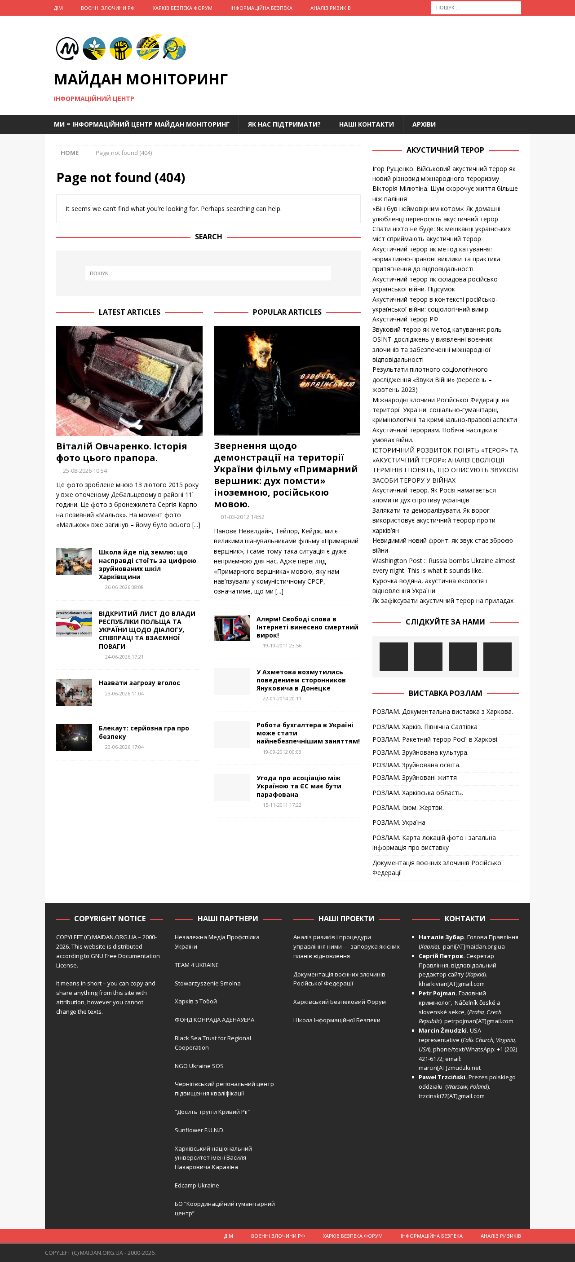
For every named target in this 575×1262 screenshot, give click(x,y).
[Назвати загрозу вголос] (74, 692)
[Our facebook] (428, 656)
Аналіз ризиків (330, 7)
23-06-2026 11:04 (124, 693)
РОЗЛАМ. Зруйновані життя (414, 777)
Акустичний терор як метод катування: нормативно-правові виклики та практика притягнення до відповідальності (436, 259)
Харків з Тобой (196, 1001)
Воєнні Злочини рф (108, 7)
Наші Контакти (366, 124)
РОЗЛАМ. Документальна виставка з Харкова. (442, 711)
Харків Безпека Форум (182, 7)
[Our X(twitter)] (463, 656)
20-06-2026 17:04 (124, 746)
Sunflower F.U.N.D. (200, 1130)
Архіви (424, 124)
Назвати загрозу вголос (139, 682)
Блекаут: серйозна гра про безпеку (144, 732)
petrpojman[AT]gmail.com (478, 1021)
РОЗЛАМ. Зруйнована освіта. (416, 765)
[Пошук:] (476, 7)
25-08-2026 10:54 (85, 470)
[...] (196, 524)
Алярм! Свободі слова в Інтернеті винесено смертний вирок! (307, 627)
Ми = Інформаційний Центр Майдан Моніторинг (142, 124)
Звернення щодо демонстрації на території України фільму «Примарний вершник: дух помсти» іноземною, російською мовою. (286, 475)
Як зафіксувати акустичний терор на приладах (442, 600)
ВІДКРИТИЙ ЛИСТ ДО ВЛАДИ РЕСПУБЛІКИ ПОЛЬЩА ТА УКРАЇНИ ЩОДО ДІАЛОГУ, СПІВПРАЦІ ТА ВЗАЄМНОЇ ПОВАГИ (147, 630)
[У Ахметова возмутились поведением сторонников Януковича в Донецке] (232, 681)
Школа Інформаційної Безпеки (336, 1020)
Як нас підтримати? (284, 124)
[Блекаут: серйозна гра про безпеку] (74, 737)
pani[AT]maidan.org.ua (474, 946)
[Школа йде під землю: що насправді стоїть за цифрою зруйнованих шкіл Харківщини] (74, 561)
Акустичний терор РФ (405, 319)
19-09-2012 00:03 (282, 751)
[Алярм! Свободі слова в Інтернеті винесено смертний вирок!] (232, 628)
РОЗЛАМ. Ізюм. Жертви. (408, 807)
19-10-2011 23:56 (282, 645)
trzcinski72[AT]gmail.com (453, 1096)
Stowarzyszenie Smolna (208, 983)
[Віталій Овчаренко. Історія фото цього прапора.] (129, 381)
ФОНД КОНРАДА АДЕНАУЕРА (215, 1020)
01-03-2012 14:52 (243, 517)
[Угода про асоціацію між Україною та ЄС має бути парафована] (232, 787)
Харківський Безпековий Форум (339, 1002)
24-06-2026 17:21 (124, 656)
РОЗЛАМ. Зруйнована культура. (420, 752)
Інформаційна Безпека (261, 7)
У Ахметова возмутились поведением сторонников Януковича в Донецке (301, 680)
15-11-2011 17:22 (282, 804)
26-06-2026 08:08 (124, 587)
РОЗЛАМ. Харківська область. (417, 792)
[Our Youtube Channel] (394, 656)
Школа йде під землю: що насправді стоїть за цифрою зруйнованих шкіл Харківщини (147, 564)
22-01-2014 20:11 (282, 698)
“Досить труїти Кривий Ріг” (213, 1112)
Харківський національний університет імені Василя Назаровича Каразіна (213, 1157)
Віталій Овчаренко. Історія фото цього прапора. (121, 452)
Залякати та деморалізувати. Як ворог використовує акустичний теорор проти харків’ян (433, 520)
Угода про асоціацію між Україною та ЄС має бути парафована (299, 786)
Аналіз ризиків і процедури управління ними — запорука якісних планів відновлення (346, 946)
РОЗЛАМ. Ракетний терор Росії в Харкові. (435, 739)
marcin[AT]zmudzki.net (450, 1068)
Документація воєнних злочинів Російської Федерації (437, 867)
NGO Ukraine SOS (199, 1066)
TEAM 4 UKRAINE (197, 965)
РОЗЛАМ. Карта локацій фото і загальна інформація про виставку (434, 842)
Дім (58, 7)
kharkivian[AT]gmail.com (452, 984)
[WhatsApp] (497, 656)
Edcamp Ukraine (197, 1185)
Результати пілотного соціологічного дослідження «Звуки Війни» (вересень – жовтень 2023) (432, 379)
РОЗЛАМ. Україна (398, 822)
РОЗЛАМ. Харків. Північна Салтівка (425, 726)
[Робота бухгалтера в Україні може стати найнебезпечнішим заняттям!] (232, 734)
